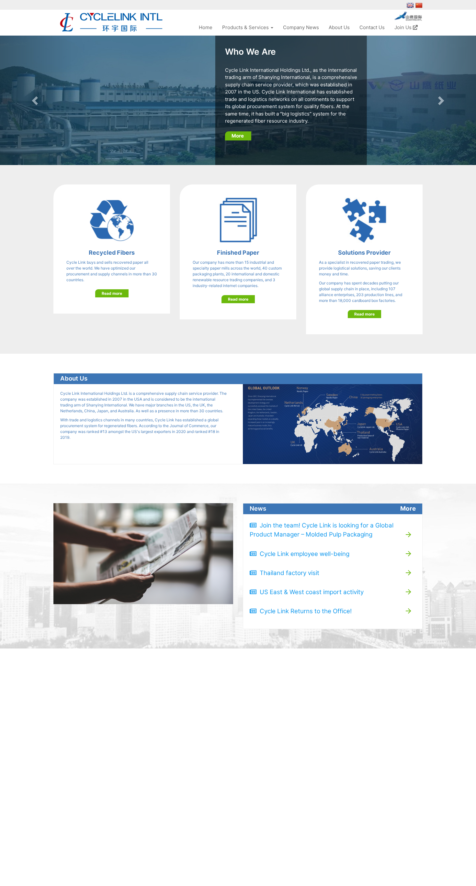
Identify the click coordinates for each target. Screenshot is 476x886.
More (238, 136)
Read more (112, 293)
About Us (339, 27)
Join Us (403, 27)
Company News (301, 27)
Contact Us (372, 27)
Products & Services (246, 27)
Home (205, 27)
